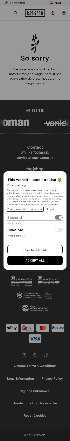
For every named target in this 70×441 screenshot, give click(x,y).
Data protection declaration (25, 209)
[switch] (59, 217)
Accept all (35, 260)
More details (14, 223)
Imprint (51, 209)
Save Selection (35, 250)
